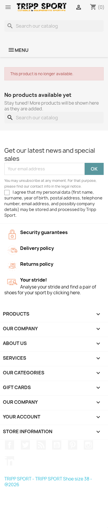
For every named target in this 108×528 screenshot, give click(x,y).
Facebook (9, 445)
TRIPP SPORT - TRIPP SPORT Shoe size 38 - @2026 (48, 482)
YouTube (56, 445)
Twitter (25, 445)
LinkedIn (9, 460)
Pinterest (72, 445)
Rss (41, 445)
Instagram (88, 445)
